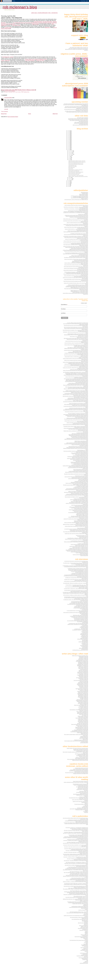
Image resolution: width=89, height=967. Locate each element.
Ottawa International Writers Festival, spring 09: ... (77, 160)
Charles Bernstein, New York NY (82, 660)
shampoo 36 (86, 904)
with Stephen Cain (84, 643)
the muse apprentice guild (83, 957)
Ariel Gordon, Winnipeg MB (83, 682)
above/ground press (84, 192)
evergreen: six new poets (83, 756)
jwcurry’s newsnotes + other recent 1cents (75, 175)
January (70, 179)
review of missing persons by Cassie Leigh (80, 423)
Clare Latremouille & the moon (82, 528)
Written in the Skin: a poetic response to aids (80, 760)
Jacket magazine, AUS (84, 793)
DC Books (6, 91)
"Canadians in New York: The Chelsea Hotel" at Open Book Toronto (76, 443)
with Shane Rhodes (84, 628)
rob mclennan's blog (20, 7)
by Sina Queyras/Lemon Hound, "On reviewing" (79, 601)
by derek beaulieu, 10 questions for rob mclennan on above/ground (76, 596)
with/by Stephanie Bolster (83, 648)
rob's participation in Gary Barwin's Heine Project (79, 436)
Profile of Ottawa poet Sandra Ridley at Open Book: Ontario (77, 384)
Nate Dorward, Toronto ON (83, 675)
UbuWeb (86, 810)
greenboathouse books (84, 963)
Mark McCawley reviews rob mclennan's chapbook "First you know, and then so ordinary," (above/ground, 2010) (75, 397)
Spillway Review (85, 945)
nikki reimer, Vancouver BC (83, 708)
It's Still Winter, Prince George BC (82, 792)
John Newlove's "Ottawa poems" (82, 515)
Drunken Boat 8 (85, 935)
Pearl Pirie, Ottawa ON (84, 704)
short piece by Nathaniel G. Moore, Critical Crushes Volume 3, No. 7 (76, 492)
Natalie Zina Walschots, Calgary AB (81, 727)
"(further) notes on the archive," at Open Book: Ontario (78, 256)
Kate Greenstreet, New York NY (82, 684)
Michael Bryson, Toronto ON (83, 663)
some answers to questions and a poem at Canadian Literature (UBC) (75, 612)
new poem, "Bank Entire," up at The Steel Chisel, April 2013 (77, 842)
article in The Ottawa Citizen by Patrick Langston (79, 501)
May (69, 158)
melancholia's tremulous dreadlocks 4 (81, 936)
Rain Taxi (86, 805)
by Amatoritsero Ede (84, 636)
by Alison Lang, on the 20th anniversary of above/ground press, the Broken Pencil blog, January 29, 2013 (76, 580)
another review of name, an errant (82, 514)
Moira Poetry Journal (84, 947)
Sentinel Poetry (85, 954)
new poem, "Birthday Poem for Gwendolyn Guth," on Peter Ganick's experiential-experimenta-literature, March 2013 (76, 849)
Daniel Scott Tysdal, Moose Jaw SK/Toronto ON (79, 724)
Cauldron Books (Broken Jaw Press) (81, 768)
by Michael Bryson (84, 649)
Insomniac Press (16, 25)
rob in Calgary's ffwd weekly (83, 480)
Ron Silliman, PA (85, 715)
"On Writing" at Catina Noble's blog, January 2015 (79, 233)
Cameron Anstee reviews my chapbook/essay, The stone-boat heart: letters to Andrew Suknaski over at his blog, (76, 351)
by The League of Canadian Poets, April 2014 (80, 573)
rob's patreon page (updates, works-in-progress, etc (79, 47)
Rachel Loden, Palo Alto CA (83, 692)
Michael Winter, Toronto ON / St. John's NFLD (80, 730)
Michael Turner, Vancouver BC (82, 723)
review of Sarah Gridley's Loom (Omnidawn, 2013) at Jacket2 (77, 285)
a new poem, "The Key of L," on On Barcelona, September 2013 (77, 827)
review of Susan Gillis (84, 555)
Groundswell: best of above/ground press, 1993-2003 (78, 770)
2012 (69, 146)
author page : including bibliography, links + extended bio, (44, 12)
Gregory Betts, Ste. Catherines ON (82, 661)
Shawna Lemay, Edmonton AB (82, 691)
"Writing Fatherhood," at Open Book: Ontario (80, 292)
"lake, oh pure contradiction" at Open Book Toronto (79, 459)
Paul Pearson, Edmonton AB (83, 703)
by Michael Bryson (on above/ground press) (80, 650)
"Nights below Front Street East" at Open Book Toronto (78, 435)
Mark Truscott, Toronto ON (83, 722)
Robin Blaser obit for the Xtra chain (82, 461)
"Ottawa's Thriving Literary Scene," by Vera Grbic (79, 392)
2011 (69, 147)
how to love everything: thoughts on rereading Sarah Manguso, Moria (76, 451)
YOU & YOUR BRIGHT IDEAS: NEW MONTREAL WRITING (77, 759)
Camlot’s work (8, 27)
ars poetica (86, 913)
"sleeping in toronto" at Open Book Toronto (80, 460)
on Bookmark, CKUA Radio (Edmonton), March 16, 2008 (78, 819)
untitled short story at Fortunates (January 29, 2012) (79, 878)
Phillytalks (86, 800)
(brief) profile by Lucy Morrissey (82, 337)
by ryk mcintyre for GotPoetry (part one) (81, 619)
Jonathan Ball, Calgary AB (83, 656)
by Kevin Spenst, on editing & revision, (81, 598)
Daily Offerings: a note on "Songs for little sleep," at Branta (78, 347)
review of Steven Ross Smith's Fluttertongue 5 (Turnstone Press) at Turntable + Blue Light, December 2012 (76, 345)
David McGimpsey (38, 21)
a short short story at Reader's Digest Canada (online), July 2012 (76, 868)
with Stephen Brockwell (84, 627)
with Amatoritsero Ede (84, 634)
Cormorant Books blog (84, 669)
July (69, 156)
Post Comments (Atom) (12, 116)
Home (29, 113)
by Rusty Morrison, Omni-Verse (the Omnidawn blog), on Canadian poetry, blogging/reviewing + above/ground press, (76, 591)
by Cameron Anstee (84, 626)
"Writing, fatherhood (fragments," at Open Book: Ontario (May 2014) (76, 272)
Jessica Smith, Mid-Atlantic (83, 717)
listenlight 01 (85, 938)
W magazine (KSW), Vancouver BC (82, 809)
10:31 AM (6, 109)
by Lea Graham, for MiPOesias (82, 621)
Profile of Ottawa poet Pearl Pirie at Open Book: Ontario (78, 383)
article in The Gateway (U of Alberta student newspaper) (78, 491)
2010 (69, 148)
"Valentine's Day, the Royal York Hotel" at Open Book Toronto (77, 438)
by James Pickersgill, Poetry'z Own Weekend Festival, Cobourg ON (76, 597)
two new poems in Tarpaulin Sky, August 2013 (80, 829)
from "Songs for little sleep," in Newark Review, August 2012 (77, 867)
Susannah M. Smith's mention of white (81, 481)
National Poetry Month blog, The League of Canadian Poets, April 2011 (75, 899)
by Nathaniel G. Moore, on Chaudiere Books (80, 629)
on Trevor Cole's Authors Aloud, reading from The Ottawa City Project (76, 822)
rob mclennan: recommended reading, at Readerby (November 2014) (75, 236)
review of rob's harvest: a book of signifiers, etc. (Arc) (79, 546)
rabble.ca (86, 803)
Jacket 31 (86, 933)
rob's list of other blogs (84, 742)
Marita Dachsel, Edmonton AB (82, 672)
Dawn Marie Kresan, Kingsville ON (82, 688)
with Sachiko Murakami (84, 613)
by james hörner (85, 642)
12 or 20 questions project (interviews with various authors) (77, 620)
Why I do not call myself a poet (73, 174)
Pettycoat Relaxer (85, 958)
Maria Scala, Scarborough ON (82, 712)
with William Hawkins (84, 638)
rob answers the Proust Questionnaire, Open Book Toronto (77, 604)
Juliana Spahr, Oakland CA (83, 718)
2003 (69, 186)
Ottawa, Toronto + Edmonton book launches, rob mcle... (78, 176)
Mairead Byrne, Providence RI (82, 665)
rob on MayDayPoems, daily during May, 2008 (80, 919)
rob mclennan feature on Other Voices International (79, 917)
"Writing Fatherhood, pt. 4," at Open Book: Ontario (79, 287)
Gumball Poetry (85, 959)
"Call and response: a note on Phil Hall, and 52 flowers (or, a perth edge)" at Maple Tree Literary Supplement (76, 400)
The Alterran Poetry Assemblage (82, 955)
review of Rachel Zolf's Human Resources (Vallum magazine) (77, 494)
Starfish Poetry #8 (85, 918)
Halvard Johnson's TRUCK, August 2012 (81, 750)
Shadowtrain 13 (85, 929)
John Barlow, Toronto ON (83, 657)
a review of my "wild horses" (83, 214)
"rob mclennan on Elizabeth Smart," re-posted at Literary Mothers (76, 252)
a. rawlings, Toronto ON (84, 707)
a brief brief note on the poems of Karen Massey (79, 507)
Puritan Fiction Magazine (83, 925)
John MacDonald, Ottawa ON (83, 694)
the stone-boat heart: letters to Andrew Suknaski (79, 516)
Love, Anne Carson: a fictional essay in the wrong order (78, 429)
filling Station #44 (71, 167)
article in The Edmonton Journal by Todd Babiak (79, 493)
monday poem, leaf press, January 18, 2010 (80, 903)
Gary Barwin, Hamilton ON (83, 658)
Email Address (64, 304)
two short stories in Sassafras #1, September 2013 (79, 828)
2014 (69, 144)
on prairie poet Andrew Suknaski (82, 432)
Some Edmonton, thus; (72, 165)
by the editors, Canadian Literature (82, 564)
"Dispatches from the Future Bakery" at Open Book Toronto (77, 456)
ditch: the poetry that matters (83, 787)
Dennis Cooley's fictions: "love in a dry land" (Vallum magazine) (77, 483)
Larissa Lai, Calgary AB (84, 690)
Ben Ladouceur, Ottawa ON (83, 689)
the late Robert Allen (47, 21)
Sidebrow (86, 932)
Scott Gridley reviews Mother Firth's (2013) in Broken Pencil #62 (76, 286)
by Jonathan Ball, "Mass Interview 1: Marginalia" (79, 602)
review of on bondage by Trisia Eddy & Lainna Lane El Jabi (77, 458)
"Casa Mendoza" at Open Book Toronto (81, 427)
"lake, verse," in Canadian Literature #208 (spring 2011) (78, 888)
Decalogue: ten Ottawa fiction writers (81, 753)
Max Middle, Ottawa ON (84, 697)
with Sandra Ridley (84, 614)
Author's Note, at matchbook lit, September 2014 (79, 248)
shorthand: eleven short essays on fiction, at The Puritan (78, 352)
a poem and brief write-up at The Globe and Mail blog (78, 907)
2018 (69, 139)
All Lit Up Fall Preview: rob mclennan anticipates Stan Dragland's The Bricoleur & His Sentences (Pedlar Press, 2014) (75, 243)
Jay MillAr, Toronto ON (84, 698)
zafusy (87, 943)
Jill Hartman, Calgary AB (83, 686)
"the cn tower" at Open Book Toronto (81, 454)
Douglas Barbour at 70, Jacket (82, 450)
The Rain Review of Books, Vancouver (81, 804)
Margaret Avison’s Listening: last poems (75, 169)
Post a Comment (4, 111)
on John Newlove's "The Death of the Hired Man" (79, 540)
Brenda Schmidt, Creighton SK (82, 713)
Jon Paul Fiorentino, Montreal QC (82, 677)
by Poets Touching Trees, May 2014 (81, 572)
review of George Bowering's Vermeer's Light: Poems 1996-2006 (76, 489)
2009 (69, 149)
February (70, 178)
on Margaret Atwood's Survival (82, 536)
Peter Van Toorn (40, 60)
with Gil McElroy (85, 647)
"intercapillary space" (84, 937)
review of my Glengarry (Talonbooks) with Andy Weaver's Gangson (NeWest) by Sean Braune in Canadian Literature (76, 364)
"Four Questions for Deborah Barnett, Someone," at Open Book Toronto (75, 391)
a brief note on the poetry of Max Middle (81, 521)
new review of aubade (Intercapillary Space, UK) (79, 482)
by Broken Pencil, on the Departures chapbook (79, 617)
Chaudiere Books (85, 193)
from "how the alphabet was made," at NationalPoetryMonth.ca (77, 875)
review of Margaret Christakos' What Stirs (80, 463)
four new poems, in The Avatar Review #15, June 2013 (78, 834)
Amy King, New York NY (83, 687)
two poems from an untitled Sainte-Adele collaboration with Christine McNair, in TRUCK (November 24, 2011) (76, 887)
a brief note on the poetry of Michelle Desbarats (79, 505)
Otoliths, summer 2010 (84, 900)
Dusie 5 (86, 931)
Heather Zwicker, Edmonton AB (82, 732)
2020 (69, 137)
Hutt (87, 952)
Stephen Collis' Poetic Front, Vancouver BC (80, 801)
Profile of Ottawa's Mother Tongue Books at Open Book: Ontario (77, 380)
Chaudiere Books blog (84, 737)
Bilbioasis (47, 27)
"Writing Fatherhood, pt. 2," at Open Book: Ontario (79, 291)
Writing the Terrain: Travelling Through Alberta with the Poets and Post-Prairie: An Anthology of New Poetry (75, 525)
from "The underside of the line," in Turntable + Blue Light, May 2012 (76, 872)
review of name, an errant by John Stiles (81, 498)
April (69, 159)
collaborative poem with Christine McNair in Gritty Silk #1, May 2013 (76, 836)
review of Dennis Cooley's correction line (81, 470)
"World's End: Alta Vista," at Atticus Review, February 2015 (78, 230)
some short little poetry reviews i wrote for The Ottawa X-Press (77, 488)
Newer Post (3, 113)
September (71, 154)
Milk (87, 960)
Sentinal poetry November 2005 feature (81, 123)
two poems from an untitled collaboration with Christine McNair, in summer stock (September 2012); (76, 866)
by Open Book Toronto (84, 608)
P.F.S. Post (86, 946)
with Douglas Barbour (84, 645)
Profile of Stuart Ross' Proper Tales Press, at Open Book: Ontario (76, 247)
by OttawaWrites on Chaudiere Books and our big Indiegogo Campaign (75, 565)
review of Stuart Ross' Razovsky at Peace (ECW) (79, 551)
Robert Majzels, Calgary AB (83, 695)
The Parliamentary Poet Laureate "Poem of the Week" (78, 797)
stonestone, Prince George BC (82, 807)
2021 (69, 136)
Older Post (55, 113)
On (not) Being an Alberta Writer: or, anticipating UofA (78, 502)
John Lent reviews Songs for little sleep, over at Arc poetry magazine (76, 327)
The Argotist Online (84, 944)
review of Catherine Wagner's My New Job (80, 455)
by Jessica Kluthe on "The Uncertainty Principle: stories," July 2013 (76, 574)
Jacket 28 (86, 951)
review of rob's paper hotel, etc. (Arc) (81, 545)
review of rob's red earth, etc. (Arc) (82, 535)
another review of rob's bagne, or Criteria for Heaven (78, 548)
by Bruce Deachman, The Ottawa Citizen (81, 607)
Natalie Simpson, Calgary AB (83, 716)
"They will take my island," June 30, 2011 (81, 896)
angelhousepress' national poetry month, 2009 (80, 906)
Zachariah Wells (8, 97)
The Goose (86, 790)
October (70, 153)
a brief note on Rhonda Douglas (82, 513)
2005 (69, 184)
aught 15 (86, 939)
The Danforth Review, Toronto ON (82, 786)
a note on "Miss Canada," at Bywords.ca (81, 346)
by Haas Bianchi (85, 625)
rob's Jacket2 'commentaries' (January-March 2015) (79, 120)
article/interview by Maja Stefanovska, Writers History (78, 408)
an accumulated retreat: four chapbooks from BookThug (78, 512)
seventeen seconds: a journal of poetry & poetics (79, 195)
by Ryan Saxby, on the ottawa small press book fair (79, 616)
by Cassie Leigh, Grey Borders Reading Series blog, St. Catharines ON (75, 592)
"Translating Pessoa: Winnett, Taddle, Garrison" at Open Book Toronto (75, 426)
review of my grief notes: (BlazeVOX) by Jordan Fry (79, 369)
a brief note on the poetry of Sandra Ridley (80, 500)
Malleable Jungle (85, 949)
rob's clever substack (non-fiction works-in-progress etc (78, 48)
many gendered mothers (83, 194)
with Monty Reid (85, 632)
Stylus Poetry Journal (84, 927)
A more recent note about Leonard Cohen (75, 164)
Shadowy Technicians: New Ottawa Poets (80, 773)
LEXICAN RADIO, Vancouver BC (82, 795)
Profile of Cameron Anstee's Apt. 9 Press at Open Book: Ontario (77, 390)
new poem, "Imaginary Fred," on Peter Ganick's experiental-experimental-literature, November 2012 (77, 859)
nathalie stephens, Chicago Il (83, 719)
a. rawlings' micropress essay (83, 543)
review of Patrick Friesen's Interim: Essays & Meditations (78, 478)
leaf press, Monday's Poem (83, 910)
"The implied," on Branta (83, 445)
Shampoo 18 (85, 962)
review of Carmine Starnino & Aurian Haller (80, 554)
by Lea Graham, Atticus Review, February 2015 (79, 563)
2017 (69, 140)
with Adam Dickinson (84, 633)
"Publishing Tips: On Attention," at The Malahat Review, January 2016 (76, 211)
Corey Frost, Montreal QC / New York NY (81, 680)
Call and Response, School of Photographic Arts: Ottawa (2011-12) (76, 199)
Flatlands (86, 961)
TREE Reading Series (25, 91)
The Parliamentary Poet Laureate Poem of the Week (79, 940)
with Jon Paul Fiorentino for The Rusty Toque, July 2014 (78, 569)
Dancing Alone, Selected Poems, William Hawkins (79, 769)
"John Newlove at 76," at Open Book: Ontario (80, 261)
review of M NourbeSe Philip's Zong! (81, 417)
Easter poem (70, 168)
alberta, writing (85, 739)
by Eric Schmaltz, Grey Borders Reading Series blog (79, 603)
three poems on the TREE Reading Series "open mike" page (77, 912)
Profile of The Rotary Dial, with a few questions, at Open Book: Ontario (75, 246)
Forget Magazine (85, 921)
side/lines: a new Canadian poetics (82, 757)
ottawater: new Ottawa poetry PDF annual (80, 196)
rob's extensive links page (83, 121)
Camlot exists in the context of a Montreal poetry (36, 59)
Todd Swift (7, 60)
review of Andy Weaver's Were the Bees (81, 520)
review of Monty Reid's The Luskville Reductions (79, 452)
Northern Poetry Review (83, 796)
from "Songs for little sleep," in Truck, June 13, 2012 (79, 871)
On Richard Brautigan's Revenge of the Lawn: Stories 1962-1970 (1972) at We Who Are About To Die (76, 382)
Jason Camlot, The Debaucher (73, 170)
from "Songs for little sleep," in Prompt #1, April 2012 (79, 874)
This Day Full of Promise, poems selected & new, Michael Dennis (76, 772)
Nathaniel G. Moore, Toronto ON (82, 699)
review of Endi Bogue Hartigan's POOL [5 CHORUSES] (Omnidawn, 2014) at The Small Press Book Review (76, 276)
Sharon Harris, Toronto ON (83, 685)
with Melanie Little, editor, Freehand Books (80, 615)
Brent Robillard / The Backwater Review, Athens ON (79, 709)
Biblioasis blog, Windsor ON (83, 662)
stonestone (86, 956)
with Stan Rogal (85, 644)
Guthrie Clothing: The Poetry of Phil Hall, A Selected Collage (77, 748)
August (70, 155)
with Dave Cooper (85, 635)
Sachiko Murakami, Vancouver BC (82, 700)
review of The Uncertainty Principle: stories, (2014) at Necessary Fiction (75, 250)
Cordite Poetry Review (84, 953)
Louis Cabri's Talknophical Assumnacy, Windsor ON (79, 808)
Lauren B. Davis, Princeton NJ (82, 673)
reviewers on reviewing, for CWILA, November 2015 (79, 217)
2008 (69, 180)
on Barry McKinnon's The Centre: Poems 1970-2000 (79, 529)
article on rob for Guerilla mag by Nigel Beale (80, 457)
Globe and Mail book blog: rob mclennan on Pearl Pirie (78, 446)
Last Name (63, 313)
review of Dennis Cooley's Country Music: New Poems (78, 509)
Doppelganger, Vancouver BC (82, 788)
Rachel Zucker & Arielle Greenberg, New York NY (79, 731)
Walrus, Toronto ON (84, 926)
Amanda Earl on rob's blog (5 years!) (81, 475)
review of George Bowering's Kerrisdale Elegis (80, 464)
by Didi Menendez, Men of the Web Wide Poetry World (78, 623)
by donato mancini (84, 646)
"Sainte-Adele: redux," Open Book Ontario (80, 395)
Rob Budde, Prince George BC (82, 664)
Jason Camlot (35, 23)
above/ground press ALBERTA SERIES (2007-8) (79, 197)
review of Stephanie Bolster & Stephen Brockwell (79, 544)
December (71, 150)
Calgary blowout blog (84, 736)
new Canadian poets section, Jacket (81, 758)
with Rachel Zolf (85, 630)
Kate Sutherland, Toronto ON (83, 721)
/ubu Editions (85, 811)
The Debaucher (5, 56)
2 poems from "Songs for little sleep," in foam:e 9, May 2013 (77, 839)
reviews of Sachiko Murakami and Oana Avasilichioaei (78, 466)
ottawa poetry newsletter (83, 738)
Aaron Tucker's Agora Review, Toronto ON (80, 781)
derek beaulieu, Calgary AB (83, 659)
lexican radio (85, 914)
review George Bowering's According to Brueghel (79, 462)
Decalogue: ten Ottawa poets (83, 754)
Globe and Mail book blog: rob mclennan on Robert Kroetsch (77, 442)
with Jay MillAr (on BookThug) (82, 639)
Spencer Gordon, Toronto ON (83, 683)
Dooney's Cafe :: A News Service (82, 789)
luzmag (86, 941)
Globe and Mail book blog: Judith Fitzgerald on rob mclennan (77, 447)
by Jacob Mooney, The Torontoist (82, 605)
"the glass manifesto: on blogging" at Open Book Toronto (78, 413)
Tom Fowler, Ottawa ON (84, 679)
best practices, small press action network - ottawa (79, 530)
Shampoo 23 (85, 948)
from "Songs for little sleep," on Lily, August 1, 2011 (79, 890)
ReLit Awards (85, 806)
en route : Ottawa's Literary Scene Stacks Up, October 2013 (77, 322)
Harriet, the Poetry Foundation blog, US (81, 705)
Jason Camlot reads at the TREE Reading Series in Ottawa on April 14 (18, 89)
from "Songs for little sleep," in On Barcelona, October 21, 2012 (77, 862)
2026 (69, 130)
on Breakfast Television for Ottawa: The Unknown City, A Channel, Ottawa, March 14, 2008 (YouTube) (76, 821)
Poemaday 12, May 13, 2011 (83, 898)
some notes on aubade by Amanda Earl (81, 511)
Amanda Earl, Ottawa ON (83, 676)
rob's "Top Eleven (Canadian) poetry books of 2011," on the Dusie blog (75, 372)
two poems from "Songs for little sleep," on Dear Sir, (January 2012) (76, 883)
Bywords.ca (86, 924)
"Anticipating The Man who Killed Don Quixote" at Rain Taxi (77, 416)
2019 (69, 138)
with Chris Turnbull (84, 631)
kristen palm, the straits (72, 166)
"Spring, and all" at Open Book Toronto (81, 441)
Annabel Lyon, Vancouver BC (83, 693)
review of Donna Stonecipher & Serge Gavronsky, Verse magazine (76, 476)
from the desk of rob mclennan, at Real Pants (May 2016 (78, 210)
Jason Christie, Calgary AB (83, 668)
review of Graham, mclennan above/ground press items (78, 517)
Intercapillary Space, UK (83, 791)
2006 (69, 183)
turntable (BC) (85, 905)
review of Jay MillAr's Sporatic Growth (81, 506)
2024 (69, 133)
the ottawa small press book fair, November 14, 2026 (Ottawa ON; (76, 111)
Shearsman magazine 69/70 (83, 928)
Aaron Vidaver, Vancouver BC (82, 726)
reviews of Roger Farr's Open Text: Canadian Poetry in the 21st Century (75, 465)
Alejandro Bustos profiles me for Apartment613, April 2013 (78, 333)
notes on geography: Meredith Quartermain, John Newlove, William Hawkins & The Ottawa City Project (76, 523)
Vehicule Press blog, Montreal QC (82, 725)
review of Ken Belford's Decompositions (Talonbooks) (78, 403)
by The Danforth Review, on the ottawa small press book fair (77, 610)
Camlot (11, 56)
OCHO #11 (86, 923)
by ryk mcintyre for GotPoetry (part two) (81, 618)
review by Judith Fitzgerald (83, 479)
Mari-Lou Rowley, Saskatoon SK (82, 711)
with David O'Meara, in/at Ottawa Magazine (80, 585)
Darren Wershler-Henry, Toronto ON (81, 728)
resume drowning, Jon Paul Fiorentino (81, 771)
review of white (85, 468)
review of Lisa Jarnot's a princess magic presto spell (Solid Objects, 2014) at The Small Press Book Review (76, 260)
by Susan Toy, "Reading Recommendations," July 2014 (78, 570)
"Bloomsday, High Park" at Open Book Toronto (80, 433)
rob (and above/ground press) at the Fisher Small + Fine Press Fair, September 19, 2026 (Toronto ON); (76, 110)
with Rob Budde (85, 622)
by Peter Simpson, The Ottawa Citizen (81, 606)
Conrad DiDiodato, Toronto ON (82, 674)
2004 (69, 185)
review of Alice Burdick (84, 553)
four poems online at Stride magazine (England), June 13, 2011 (77, 897)
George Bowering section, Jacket (82, 755)
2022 (69, 135)
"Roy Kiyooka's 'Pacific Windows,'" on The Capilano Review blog (76, 373)
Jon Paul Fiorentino (30, 60)
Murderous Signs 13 (84, 934)
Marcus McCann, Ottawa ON (83, 696)
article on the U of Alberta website (82, 490)
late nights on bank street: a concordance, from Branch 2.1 (77, 901)
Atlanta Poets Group (84, 733)
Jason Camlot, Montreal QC (83, 667)
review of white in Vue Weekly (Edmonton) (80, 484)
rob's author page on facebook (82, 117)
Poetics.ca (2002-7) (84, 198)
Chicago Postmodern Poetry (83, 785)
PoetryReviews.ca (85, 802)
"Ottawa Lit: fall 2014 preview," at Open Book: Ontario (78, 249)
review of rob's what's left (83, 537)
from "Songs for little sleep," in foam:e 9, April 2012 (79, 873)
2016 (69, 141)
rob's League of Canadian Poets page (81, 122)
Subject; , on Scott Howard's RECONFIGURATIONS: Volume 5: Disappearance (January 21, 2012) (77, 880)
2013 (69, 145)
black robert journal (84, 908)
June (70, 157)
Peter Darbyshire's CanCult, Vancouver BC (80, 784)
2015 (69, 143)
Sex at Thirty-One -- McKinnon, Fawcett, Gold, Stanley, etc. (77, 538)
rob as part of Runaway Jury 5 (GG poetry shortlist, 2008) (78, 467)
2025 (69, 131)
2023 (69, 134)
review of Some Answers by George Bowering (80, 477)
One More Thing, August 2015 (82, 218)
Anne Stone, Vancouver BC (83, 720)
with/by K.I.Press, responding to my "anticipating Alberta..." (78, 624)
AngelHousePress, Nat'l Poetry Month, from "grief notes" (78, 902)
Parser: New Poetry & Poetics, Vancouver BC (80, 799)
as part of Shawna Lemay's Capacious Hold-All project (78, 471)
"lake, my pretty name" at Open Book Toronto (80, 453)
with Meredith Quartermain (83, 641)
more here (86, 812)
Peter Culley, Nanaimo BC (83, 671)
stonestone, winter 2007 (83, 930)
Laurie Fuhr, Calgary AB (84, 681)
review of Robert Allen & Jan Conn (82, 552)
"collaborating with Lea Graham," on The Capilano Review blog (77, 374)
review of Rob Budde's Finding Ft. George (80, 469)
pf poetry (86, 909)
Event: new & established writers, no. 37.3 (75, 163)
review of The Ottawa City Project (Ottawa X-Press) (79, 499)
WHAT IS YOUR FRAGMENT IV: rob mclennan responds (78, 284)
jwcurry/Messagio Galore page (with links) (80, 794)
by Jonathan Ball (85, 609)
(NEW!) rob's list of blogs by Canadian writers (80, 655)
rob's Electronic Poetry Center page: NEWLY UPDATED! (78, 118)
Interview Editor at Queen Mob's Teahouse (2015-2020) (78, 119)
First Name (63, 308)
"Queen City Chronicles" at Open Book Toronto (80, 444)
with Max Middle (85, 640)
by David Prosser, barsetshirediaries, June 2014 (79, 571)
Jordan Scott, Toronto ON (83, 714)
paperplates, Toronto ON (83, 798)
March (70, 177)
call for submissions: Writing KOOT (74, 173)
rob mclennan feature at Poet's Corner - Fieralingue (79, 911)
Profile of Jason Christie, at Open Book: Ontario (79, 255)
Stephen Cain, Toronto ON (83, 666)
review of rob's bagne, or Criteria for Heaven (80, 547)
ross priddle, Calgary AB (83, 706)
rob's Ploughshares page (83, 124)
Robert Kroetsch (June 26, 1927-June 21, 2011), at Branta (78, 398)
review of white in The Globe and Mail (81, 486)
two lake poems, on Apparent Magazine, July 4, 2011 (78, 893)
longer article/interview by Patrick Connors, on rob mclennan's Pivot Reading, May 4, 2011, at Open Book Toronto (76, 405)
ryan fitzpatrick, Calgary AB (83, 678)
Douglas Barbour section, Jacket (82, 751)
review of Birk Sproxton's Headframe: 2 (81, 508)
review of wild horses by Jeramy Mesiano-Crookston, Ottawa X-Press (76, 428)
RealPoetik (86, 942)
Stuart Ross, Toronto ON (83, 710)
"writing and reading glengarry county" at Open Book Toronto (77, 418)
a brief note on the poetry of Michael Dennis (80, 510)
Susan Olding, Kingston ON (83, 702)
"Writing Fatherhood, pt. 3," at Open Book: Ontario (79, 290)
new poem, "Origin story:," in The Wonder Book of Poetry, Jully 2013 (76, 832)
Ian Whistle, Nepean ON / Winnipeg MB (81, 729)
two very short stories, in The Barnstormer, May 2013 (79, 835)
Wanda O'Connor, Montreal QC (82, 701)
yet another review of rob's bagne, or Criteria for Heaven (78, 549)
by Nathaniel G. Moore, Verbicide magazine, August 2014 (78, 568)
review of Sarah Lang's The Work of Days (80, 487)
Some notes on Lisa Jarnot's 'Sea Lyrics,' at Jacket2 (79, 336)
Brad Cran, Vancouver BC (83, 670)
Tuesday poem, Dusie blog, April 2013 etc (80, 749)
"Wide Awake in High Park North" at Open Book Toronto (78, 434)
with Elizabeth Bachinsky (83, 611)
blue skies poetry (85, 920)
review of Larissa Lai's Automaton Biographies (80, 437)
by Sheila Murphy (85, 637)
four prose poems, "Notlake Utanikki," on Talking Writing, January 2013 (75, 854)
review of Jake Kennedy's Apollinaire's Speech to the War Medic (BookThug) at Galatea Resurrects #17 (76, 377)
